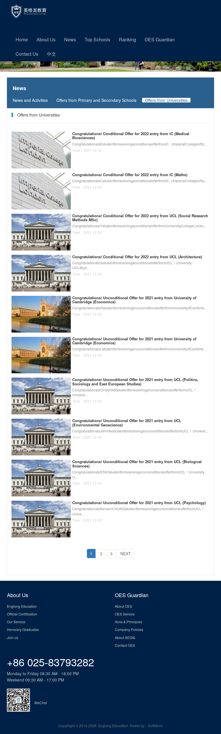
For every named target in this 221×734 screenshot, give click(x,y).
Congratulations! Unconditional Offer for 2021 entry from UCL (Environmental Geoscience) (126, 422)
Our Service (16, 621)
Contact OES (125, 645)
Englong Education (22, 606)
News (70, 39)
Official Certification (22, 613)
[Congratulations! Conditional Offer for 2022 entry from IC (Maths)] (41, 190)
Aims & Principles (128, 621)
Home (22, 39)
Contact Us (27, 54)
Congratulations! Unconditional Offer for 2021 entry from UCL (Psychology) (139, 502)
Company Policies (129, 629)
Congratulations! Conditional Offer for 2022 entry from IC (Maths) (129, 174)
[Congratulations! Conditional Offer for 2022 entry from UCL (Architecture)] (41, 272)
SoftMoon (155, 725)
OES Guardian (160, 39)
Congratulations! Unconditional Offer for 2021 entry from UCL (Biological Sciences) (137, 463)
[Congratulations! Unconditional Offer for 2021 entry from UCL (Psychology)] (41, 518)
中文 (51, 54)
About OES (123, 606)
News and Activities (30, 100)
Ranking (127, 39)
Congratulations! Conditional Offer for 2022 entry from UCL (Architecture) (137, 256)
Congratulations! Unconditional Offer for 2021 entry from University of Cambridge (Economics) (134, 299)
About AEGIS (125, 637)
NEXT (125, 553)
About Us (46, 39)
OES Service (125, 613)
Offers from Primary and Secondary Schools (96, 100)
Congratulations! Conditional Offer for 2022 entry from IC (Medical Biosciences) (130, 135)
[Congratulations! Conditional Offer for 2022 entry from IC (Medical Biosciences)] (41, 149)
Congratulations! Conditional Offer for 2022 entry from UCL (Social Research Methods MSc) (140, 217)
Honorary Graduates (23, 629)
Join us (12, 637)
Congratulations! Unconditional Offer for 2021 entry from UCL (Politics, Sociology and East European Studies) (135, 381)
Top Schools (97, 39)
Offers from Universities (166, 100)
